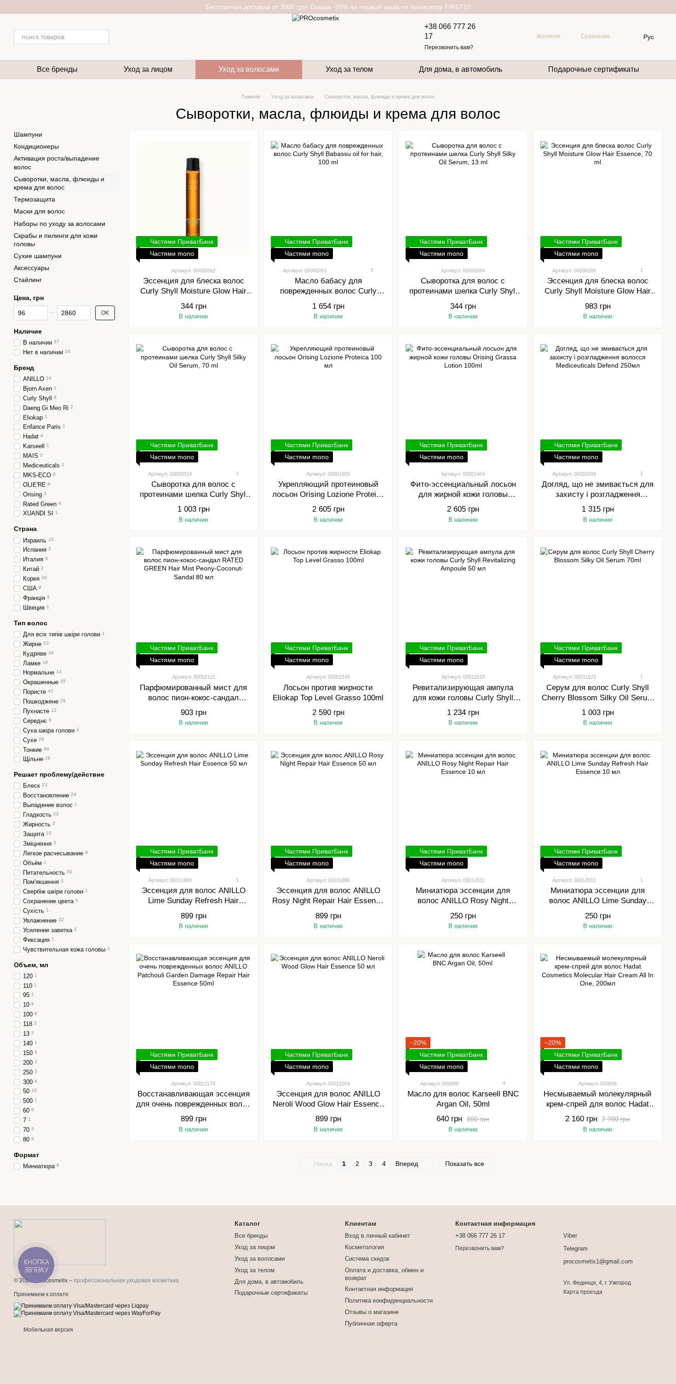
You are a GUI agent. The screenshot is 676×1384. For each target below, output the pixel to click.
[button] (668, 7)
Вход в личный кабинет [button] (377, 1235)
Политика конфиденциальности (389, 1300)
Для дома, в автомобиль (460, 69)
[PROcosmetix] (60, 1242)
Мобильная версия (47, 1329)
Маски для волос (39, 211)
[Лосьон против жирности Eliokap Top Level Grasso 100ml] (328, 604)
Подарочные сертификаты (593, 69)
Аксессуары (31, 267)
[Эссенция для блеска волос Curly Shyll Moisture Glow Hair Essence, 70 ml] (597, 198)
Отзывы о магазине (372, 1312)
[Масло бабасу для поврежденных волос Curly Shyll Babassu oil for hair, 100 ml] (328, 198)
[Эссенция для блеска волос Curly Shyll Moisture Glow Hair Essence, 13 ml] (193, 198)
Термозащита (34, 199)
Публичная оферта (371, 1323)
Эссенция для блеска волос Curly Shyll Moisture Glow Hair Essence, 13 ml (193, 291)
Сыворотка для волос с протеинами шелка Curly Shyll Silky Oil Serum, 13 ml (463, 291)
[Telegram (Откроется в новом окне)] (133, 36)
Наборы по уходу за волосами (59, 223)
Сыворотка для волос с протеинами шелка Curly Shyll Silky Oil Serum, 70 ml (193, 494)
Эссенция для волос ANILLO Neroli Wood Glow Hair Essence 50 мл (328, 1104)
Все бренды (57, 69)
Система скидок (367, 1258)
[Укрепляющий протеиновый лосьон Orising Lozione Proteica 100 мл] (328, 401)
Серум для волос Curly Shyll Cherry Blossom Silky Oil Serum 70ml (597, 697)
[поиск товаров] (101, 36)
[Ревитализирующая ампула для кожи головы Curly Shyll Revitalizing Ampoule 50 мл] (463, 604)
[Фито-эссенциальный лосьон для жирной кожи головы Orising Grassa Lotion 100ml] (463, 401)
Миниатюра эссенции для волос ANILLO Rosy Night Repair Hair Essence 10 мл (463, 900)
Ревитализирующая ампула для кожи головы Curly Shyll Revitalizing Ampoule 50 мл (462, 697)
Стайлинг (28, 280)
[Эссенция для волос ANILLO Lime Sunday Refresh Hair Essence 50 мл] (193, 808)
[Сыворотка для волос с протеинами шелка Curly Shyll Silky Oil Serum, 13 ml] (463, 198)
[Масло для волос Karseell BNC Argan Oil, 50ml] (463, 1011)
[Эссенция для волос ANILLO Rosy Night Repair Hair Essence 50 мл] (328, 808)
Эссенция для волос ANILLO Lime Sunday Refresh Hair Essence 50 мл (194, 900)
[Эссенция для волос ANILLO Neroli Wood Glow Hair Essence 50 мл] (328, 1011)
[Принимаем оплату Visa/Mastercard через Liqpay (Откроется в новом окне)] (81, 1306)
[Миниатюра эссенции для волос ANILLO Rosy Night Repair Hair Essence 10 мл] (463, 808)
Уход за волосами (248, 69)
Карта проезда (582, 1292)
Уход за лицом (148, 69)
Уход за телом (349, 69)
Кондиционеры (36, 146)
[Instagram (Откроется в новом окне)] (122, 36)
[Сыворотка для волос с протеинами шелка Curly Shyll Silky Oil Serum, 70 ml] (193, 401)
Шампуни (28, 134)
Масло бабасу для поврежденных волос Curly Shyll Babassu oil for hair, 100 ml (328, 291)
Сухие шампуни (38, 256)
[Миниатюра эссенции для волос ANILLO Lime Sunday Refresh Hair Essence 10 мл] (597, 808)
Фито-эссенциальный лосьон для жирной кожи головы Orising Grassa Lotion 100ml (463, 494)
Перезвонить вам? (448, 47)
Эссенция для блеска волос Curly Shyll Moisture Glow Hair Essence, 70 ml (597, 291)
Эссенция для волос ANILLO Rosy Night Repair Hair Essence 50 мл (328, 900)
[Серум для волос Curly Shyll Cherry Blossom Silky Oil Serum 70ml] (597, 604)
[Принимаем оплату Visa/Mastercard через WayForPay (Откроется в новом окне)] (87, 1313)
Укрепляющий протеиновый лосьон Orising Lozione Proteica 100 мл (328, 494)
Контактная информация (379, 1289)
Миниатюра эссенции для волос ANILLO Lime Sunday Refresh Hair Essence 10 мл (597, 900)
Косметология (364, 1247)
